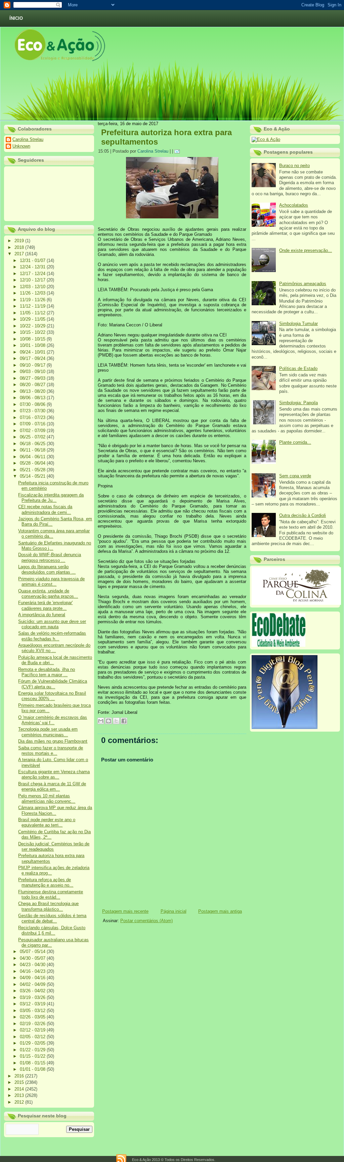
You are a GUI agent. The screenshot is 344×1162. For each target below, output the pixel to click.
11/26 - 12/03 (33, 293)
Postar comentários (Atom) (146, 920)
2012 (19, 1102)
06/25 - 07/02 (33, 436)
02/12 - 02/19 (33, 1030)
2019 (19, 240)
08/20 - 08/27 (33, 384)
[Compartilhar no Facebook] (124, 721)
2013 (19, 1095)
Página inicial (173, 911)
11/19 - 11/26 (33, 299)
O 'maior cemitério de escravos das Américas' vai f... (52, 720)
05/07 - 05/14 (33, 951)
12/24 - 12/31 (33, 266)
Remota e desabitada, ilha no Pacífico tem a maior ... (46, 672)
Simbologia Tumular (298, 323)
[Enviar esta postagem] (178, 151)
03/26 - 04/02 (33, 990)
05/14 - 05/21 (33, 476)
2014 (19, 1089)
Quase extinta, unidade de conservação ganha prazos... (48, 593)
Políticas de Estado (298, 368)
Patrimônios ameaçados (302, 283)
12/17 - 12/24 (33, 273)
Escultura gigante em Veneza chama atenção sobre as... (54, 774)
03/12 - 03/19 (33, 1003)
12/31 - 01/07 (33, 260)
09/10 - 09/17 (33, 365)
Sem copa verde (295, 475)
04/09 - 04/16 (33, 977)
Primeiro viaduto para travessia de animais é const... (51, 581)
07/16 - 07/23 (33, 417)
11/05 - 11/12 (33, 312)
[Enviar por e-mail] (100, 721)
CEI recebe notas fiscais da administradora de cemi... (45, 509)
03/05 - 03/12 (33, 1010)
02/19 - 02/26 (33, 1023)
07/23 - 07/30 (33, 410)
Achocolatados (293, 205)
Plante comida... (295, 442)
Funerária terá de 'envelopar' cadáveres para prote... (45, 605)
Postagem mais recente (125, 911)
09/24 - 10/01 (33, 352)
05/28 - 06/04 (33, 463)
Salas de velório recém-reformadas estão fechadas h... (52, 636)
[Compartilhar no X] (116, 721)
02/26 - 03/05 (33, 1016)
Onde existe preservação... (305, 250)
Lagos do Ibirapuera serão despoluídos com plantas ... (47, 569)
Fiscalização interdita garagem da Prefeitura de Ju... (51, 497)
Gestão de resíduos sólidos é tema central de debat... (52, 918)
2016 (19, 1075)
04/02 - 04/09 (33, 984)
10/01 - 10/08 (33, 345)
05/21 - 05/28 (33, 469)
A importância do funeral (41, 614)
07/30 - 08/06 (33, 404)
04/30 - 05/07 (33, 958)
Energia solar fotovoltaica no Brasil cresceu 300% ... (52, 696)
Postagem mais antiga (220, 911)
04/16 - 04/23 (33, 971)
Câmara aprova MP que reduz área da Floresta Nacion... (55, 810)
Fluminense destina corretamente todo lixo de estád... (50, 894)
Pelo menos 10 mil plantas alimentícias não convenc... (46, 798)
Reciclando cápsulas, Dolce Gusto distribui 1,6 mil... (51, 930)
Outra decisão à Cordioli (302, 515)
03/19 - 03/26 (33, 997)
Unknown (21, 146)
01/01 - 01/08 (33, 1069)
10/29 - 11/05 (33, 319)
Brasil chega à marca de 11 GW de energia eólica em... (52, 786)
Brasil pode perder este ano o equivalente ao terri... (46, 822)
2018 (19, 247)
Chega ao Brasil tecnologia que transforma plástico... (48, 906)
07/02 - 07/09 (33, 430)
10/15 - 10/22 (33, 332)
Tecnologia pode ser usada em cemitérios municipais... (48, 732)
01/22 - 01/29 (33, 1049)
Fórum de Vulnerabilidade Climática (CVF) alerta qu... (52, 684)
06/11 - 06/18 (33, 450)
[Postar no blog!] (108, 721)
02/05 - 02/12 (33, 1036)
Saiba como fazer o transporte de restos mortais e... (50, 750)
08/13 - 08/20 (33, 391)
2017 (19, 253)
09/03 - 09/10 (33, 371)
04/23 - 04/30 (33, 964)
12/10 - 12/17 (33, 279)
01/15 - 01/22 (33, 1056)
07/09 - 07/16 (33, 423)
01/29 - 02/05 (33, 1043)
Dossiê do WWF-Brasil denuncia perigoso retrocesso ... (49, 557)
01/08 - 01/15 (33, 1062)
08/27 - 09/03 (33, 378)
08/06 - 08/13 (33, 397)
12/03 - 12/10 (33, 286)
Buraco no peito (294, 165)
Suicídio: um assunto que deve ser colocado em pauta (52, 624)
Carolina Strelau (27, 139)
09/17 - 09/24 (33, 358)
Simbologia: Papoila (298, 402)
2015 (19, 1082)
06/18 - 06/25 (33, 443)
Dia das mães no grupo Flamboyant (52, 741)
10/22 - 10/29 (33, 325)
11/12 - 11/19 (33, 306)
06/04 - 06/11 (33, 456)
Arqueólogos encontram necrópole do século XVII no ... (54, 648)
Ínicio (16, 18)
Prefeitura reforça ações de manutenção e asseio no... (45, 882)
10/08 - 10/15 (33, 338)
